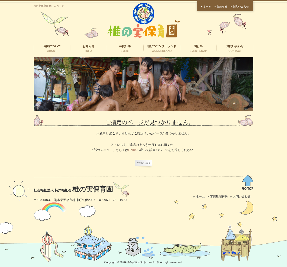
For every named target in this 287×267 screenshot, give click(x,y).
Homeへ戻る (143, 162)
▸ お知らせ (221, 6)
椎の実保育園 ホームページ (142, 262)
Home (132, 150)
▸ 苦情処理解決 (218, 196)
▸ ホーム (206, 6)
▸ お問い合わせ (240, 6)
